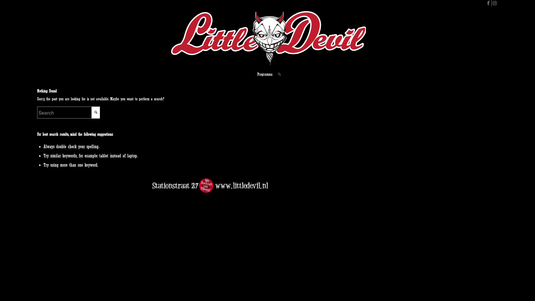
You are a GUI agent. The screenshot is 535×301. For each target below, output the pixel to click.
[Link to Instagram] (495, 3)
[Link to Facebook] (488, 3)
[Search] (278, 74)
